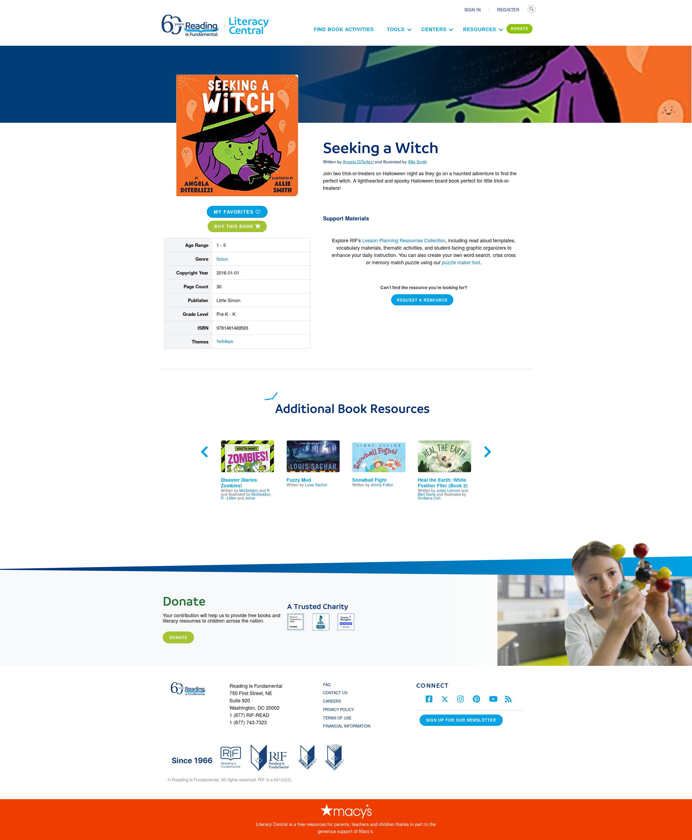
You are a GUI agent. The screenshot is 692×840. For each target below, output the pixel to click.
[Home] (193, 17)
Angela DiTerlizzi (358, 161)
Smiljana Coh (429, 498)
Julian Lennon (448, 490)
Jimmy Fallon (382, 484)
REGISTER (508, 9)
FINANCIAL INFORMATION (346, 726)
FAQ (327, 684)
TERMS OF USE (340, 717)
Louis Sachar (316, 484)
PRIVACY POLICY (338, 709)
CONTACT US (337, 692)
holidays (225, 341)
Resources (479, 29)
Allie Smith (417, 161)
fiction (222, 259)
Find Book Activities (344, 29)
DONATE (519, 28)
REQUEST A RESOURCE (422, 300)
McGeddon (248, 490)
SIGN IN (472, 9)
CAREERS (332, 701)
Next (487, 452)
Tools (396, 29)
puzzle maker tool (461, 262)
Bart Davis (426, 494)
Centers (433, 29)
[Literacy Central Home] (248, 17)
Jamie (250, 498)
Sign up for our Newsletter (461, 720)
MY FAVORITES (234, 212)
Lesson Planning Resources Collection (403, 240)
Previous (204, 452)
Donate (178, 637)
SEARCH (532, 10)
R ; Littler (228, 498)
